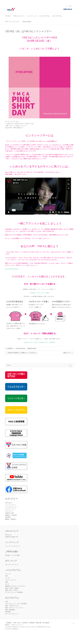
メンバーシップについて (12, 546)
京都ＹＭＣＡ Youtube (68, 5)
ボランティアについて (12, 21)
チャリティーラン (10, 509)
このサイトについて (16, 625)
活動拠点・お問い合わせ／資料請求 (17, 623)
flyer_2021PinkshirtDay (11, 269)
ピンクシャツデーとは (12, 121)
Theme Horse (41, 627)
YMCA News (8, 503)
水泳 (6, 576)
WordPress (15, 629)
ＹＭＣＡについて (18, 16)
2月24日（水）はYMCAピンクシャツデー (28, 31)
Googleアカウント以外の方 (47, 342)
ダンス (7, 584)
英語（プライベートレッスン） (14, 608)
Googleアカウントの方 (31, 342)
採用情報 (7, 517)
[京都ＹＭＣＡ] (39, 9)
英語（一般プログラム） (12, 606)
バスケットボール (10, 580)
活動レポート (68, 353)
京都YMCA (10, 348)
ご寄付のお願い (27, 21)
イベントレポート (10, 505)
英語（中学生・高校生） (12, 588)
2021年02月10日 (20, 348)
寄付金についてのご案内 (12, 555)
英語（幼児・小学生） (12, 590)
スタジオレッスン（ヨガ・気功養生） (16, 603)
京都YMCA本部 (31, 348)
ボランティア (9, 511)
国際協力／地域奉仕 (11, 515)
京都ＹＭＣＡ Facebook (65, 5)
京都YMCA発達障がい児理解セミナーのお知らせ (21, 353)
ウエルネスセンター (11, 507)
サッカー (7, 578)
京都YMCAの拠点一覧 (11, 537)
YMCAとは (8, 535)
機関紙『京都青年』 (11, 519)
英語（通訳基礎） (10, 610)
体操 (6, 582)
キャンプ (7, 574)
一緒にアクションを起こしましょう (16, 125)
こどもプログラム (44, 16)
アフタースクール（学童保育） (14, 592)
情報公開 (38, 623)
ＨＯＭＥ (8, 16)
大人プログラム (57, 16)
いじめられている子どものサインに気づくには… (19, 123)
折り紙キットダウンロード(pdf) (39, 293)
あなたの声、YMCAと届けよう (14, 128)
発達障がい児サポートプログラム (15, 586)
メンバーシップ (32, 16)
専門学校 (7, 612)
